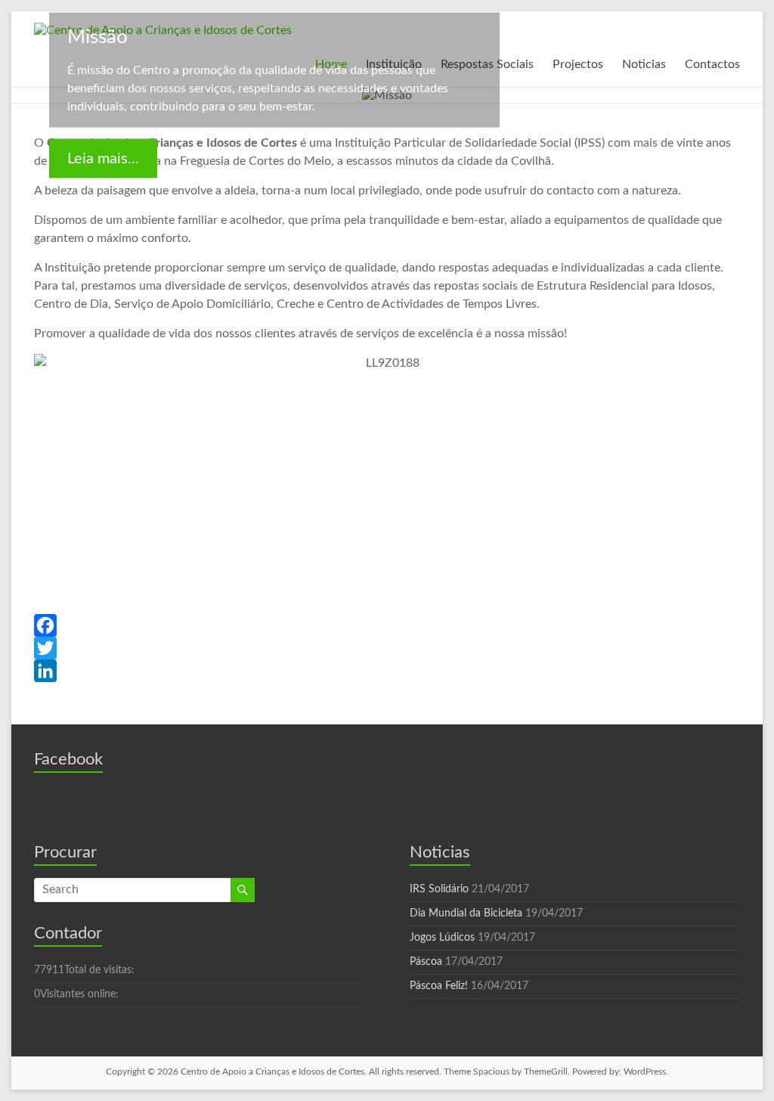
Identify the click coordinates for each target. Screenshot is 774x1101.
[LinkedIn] (387, 670)
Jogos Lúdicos (442, 937)
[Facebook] (387, 625)
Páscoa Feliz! (439, 986)
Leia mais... (103, 158)
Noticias (644, 64)
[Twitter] (387, 648)
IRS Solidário (439, 889)
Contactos (712, 64)
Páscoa (426, 962)
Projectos (578, 64)
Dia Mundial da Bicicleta (466, 913)
